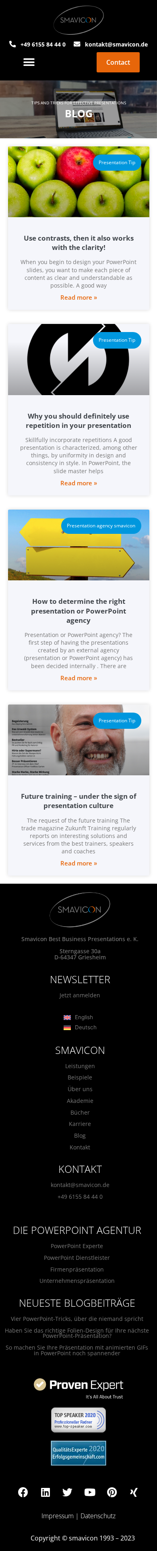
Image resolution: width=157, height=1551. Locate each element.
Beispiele (80, 1077)
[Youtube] (90, 1492)
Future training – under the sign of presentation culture (78, 800)
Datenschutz (98, 1515)
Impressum (57, 1515)
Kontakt (80, 1147)
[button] (29, 62)
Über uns (80, 1089)
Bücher (80, 1112)
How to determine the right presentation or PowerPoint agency (78, 610)
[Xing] (134, 1492)
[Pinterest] (112, 1492)
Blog (80, 1135)
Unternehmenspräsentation (77, 1280)
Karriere (80, 1124)
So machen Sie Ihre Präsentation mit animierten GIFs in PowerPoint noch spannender (77, 1350)
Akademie (80, 1101)
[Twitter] (68, 1492)
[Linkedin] (45, 1492)
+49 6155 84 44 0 (80, 1196)
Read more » (78, 297)
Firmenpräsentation (77, 1269)
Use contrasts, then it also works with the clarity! (79, 242)
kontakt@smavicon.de (80, 1185)
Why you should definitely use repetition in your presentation (78, 420)
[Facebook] (23, 1492)
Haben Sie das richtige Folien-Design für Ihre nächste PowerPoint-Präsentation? (77, 1333)
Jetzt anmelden (80, 995)
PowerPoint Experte (77, 1246)
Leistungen (80, 1066)
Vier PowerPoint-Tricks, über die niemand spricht (77, 1318)
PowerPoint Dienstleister (77, 1257)
